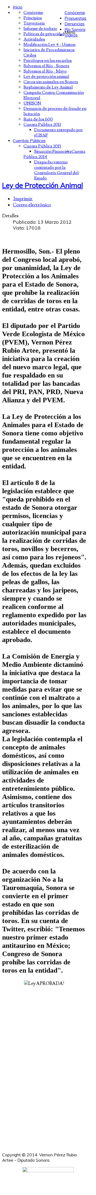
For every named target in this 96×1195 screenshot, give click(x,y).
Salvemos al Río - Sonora (46, 66)
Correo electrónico (32, 205)
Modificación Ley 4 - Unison (49, 44)
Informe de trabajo (40, 28)
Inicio (17, 7)
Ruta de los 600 (38, 119)
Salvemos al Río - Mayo (45, 71)
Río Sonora (75, 29)
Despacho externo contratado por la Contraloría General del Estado (56, 170)
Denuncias (75, 23)
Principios (32, 18)
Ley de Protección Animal (42, 185)
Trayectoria (34, 23)
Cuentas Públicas (29, 140)
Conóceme (75, 12)
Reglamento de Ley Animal (48, 87)
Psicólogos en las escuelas (47, 60)
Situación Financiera (52, 151)
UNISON (32, 103)
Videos (71, 35)
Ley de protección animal (46, 76)
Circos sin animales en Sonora (50, 82)
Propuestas (75, 18)
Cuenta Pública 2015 (42, 146)
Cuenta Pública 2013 (42, 124)
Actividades (34, 39)
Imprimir (23, 199)
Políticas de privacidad (44, 34)
